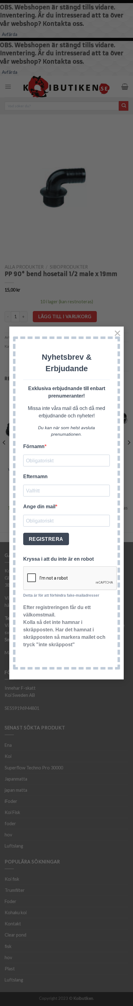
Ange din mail (39, 506)
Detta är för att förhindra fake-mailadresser (61, 595)
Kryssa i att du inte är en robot (58, 559)
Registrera (46, 539)
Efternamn (35, 476)
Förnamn (34, 446)
